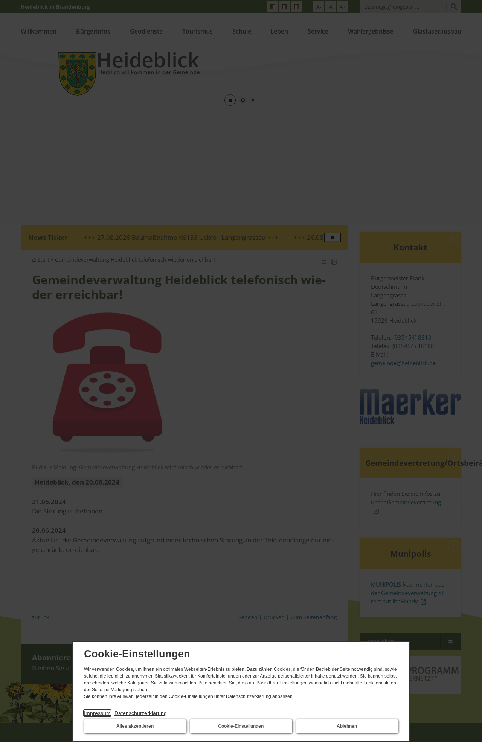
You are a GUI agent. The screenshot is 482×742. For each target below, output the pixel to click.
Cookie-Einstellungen (241, 726)
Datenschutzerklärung (140, 713)
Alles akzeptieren (135, 726)
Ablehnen (347, 726)
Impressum (97, 713)
